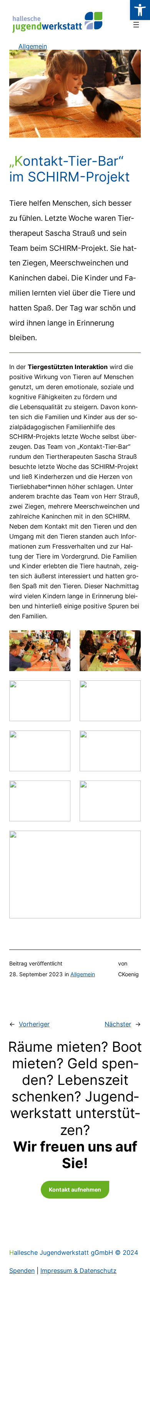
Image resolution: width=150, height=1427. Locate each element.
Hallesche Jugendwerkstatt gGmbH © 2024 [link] (73, 1252)
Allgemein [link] (82, 974)
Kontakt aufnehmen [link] (75, 1189)
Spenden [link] (22, 1270)
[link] (140, 10)
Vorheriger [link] (34, 1024)
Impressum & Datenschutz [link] (78, 1270)
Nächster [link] (118, 1024)
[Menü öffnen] (136, 24)
